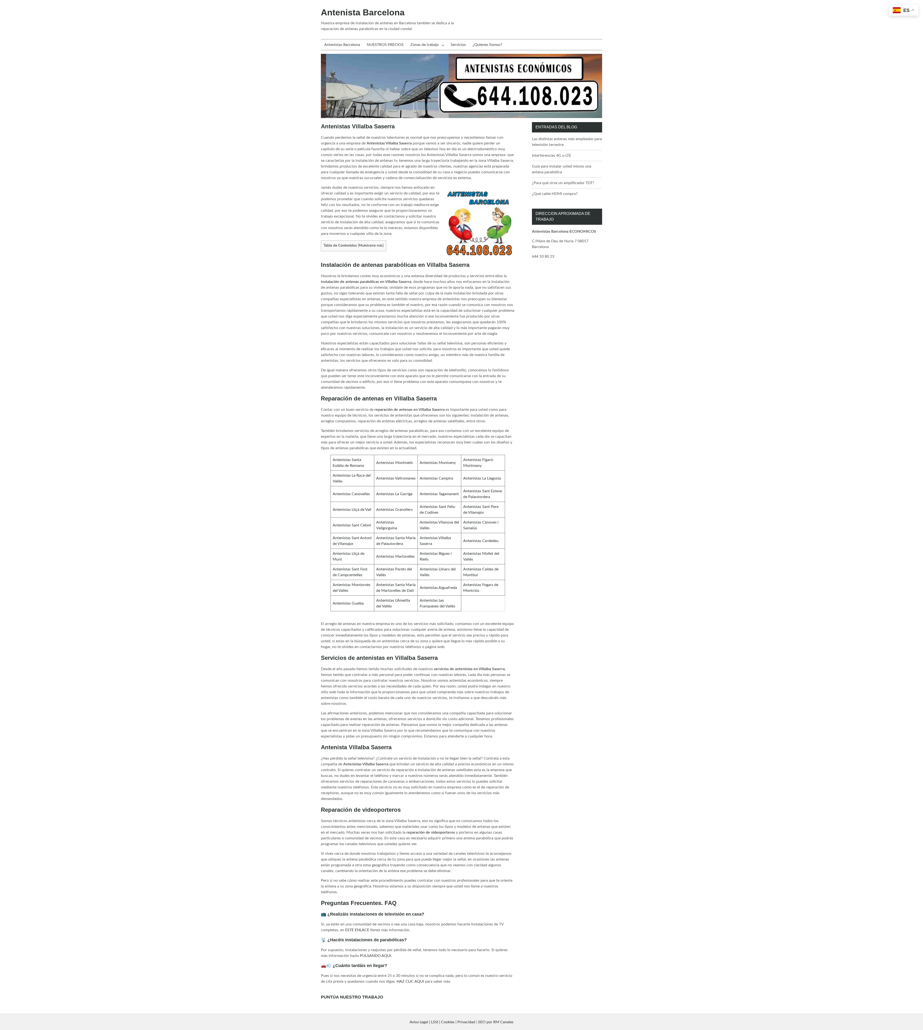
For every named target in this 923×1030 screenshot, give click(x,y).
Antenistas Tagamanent (439, 494)
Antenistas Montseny (438, 463)
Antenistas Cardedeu (481, 541)
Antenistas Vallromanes (396, 478)
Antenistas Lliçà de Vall (352, 510)
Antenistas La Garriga (394, 494)
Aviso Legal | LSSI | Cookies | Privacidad (442, 1022)
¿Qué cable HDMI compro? (555, 194)
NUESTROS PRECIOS (385, 45)
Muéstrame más (371, 245)
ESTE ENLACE (357, 930)
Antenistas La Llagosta (482, 478)
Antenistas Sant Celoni (352, 525)
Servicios (458, 45)
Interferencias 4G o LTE (551, 155)
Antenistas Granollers (394, 510)
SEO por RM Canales (495, 1022)
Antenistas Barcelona (342, 45)
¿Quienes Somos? (487, 45)
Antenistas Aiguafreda (438, 588)
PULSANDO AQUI (375, 956)
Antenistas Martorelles (395, 556)
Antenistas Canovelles (351, 494)
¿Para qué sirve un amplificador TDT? (563, 183)
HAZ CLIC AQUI (410, 981)
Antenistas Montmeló (394, 463)
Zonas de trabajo (424, 45)
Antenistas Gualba (348, 603)
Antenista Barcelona (363, 12)
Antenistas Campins (436, 478)
